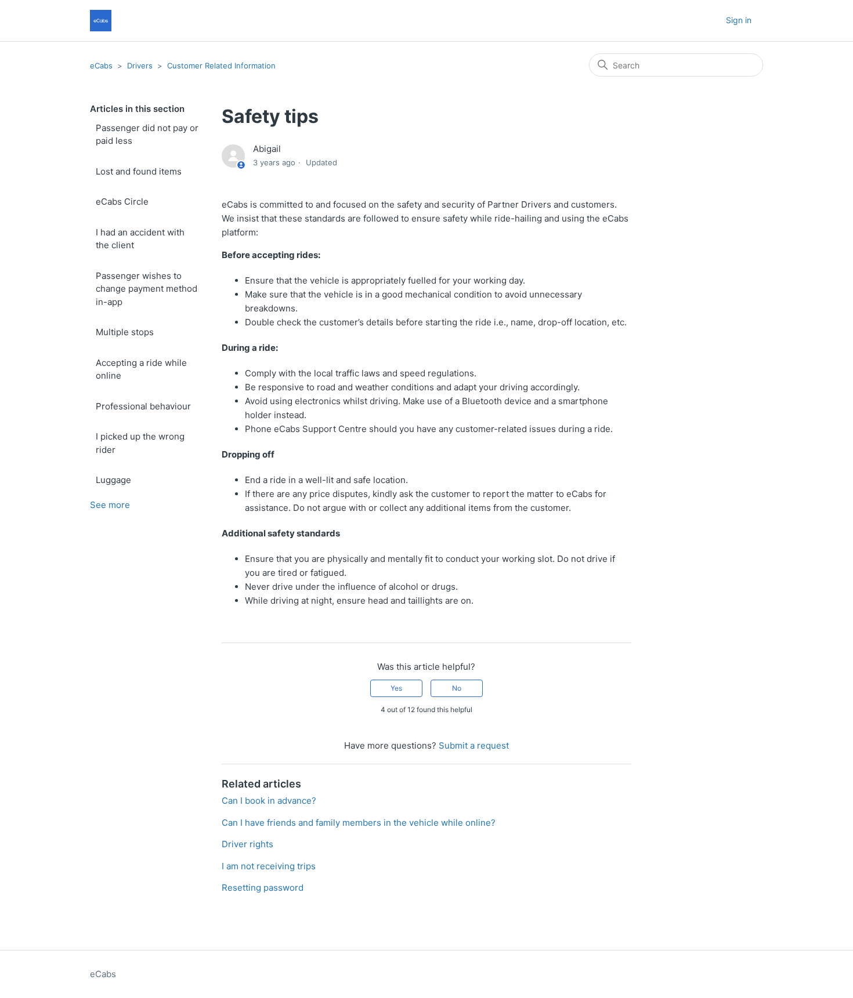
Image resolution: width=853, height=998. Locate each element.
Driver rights (247, 844)
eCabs (101, 65)
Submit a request (474, 745)
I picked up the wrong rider (140, 443)
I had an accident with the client (140, 239)
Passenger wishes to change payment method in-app (146, 288)
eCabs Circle (122, 201)
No (456, 688)
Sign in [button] (738, 20)
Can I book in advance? (269, 800)
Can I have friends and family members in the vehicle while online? (359, 822)
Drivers (140, 65)
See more (110, 504)
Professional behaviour (143, 406)
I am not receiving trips (269, 866)
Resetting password (262, 887)
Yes (396, 688)
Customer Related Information (221, 65)
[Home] (100, 20)
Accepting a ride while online (141, 369)
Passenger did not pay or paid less (147, 134)
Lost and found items (139, 171)
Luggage (113, 479)
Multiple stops (125, 331)
